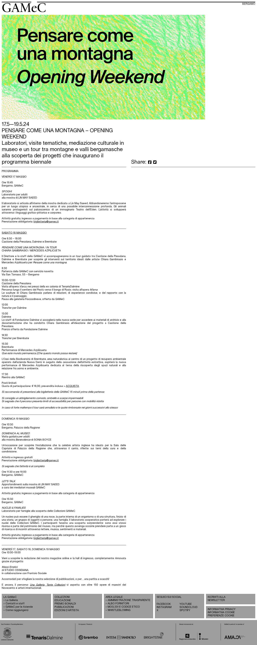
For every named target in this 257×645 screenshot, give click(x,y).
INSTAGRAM (164, 607)
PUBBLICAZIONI (64, 607)
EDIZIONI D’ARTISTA (67, 610)
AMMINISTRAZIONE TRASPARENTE (129, 600)
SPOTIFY (185, 610)
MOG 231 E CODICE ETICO (124, 607)
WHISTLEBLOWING (119, 610)
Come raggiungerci (17, 610)
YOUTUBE (186, 604)
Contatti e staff (15, 603)
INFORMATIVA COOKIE (221, 612)
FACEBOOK (164, 604)
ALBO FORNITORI (118, 603)
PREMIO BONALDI (65, 603)
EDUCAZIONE (63, 600)
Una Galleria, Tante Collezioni (47, 585)
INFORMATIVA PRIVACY (221, 609)
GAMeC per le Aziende (19, 607)
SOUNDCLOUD (189, 607)
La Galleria (12, 600)
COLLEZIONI (62, 597)
